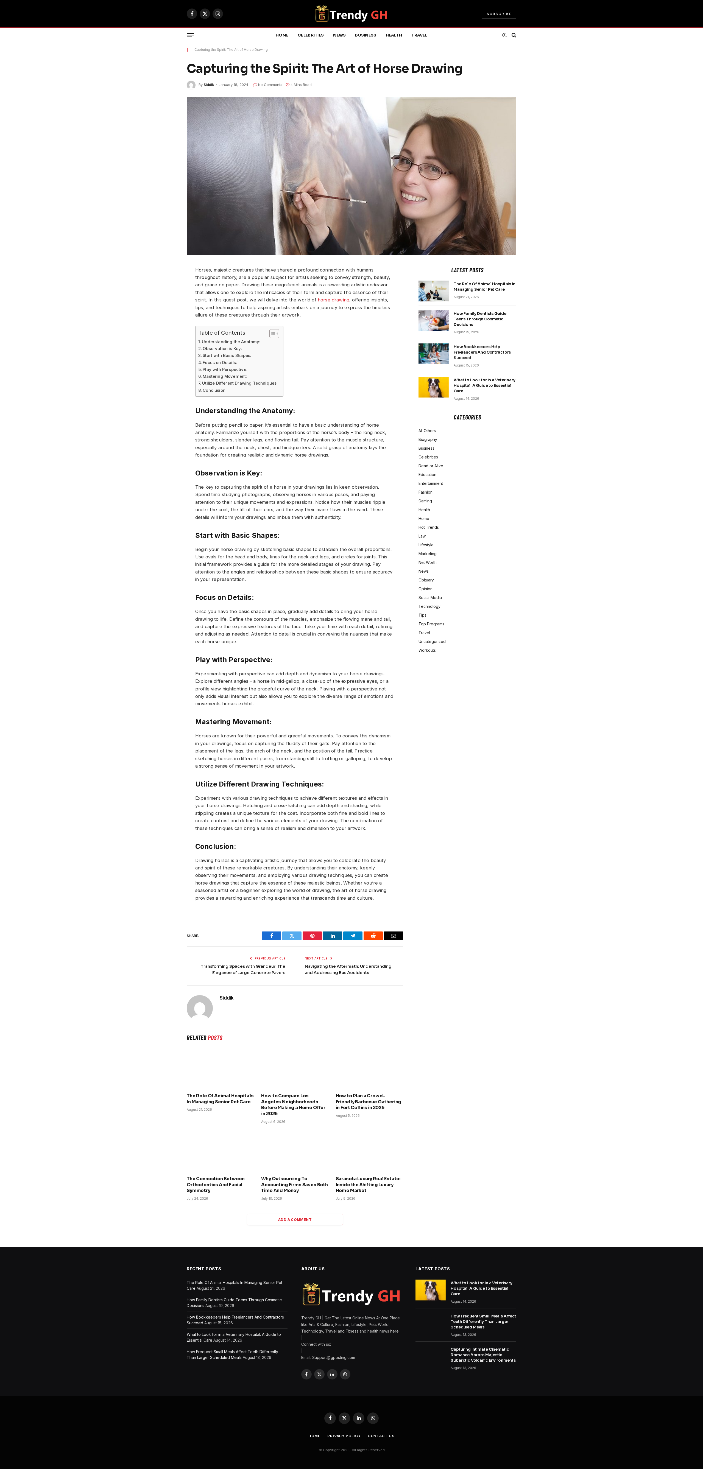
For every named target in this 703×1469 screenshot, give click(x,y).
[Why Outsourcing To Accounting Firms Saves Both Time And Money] (294, 1151)
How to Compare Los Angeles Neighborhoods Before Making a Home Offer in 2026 (293, 1105)
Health (394, 35)
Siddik (209, 84)
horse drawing (333, 300)
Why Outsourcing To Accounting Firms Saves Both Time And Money (294, 1185)
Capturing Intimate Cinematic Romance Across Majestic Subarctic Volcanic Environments (483, 1355)
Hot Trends (429, 527)
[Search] (513, 35)
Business (365, 35)
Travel (419, 35)
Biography (428, 439)
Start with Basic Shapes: (227, 355)
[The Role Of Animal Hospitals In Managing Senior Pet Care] (220, 1068)
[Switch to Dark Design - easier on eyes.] (504, 35)
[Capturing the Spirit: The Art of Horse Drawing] (351, 176)
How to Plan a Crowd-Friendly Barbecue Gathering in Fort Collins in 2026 (368, 1102)
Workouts (427, 650)
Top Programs (431, 624)
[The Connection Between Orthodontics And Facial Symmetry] (220, 1151)
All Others (427, 430)
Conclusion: (215, 390)
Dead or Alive (431, 465)
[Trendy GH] (351, 13)
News (339, 35)
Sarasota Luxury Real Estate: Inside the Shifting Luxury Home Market (368, 1185)
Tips (422, 615)
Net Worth (428, 562)
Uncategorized (432, 641)
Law (422, 536)
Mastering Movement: (225, 376)
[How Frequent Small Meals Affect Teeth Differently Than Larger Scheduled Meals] (430, 1323)
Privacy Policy (344, 1436)
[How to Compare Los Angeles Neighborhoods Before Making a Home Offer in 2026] (294, 1068)
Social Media (430, 597)
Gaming (425, 501)
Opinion (426, 588)
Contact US (381, 1436)
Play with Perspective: (225, 369)
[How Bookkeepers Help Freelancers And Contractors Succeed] (434, 353)
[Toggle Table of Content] (271, 333)
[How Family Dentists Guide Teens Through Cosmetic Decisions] (434, 320)
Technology (429, 606)
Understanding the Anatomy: (231, 341)
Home (282, 35)
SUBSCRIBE (499, 14)
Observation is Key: (222, 348)
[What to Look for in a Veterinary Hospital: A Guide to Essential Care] (434, 387)
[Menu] (190, 35)
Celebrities (311, 35)
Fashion (426, 492)
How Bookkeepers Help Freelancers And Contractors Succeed (482, 352)
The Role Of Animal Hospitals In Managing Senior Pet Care (220, 1099)
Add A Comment (295, 1219)
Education (427, 474)
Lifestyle (426, 544)
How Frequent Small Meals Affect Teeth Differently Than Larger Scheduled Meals (483, 1322)
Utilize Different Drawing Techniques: (240, 383)
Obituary (426, 580)
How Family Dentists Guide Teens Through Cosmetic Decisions (480, 319)
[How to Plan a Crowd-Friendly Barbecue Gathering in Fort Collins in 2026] (369, 1068)
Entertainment (431, 483)
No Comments (270, 84)
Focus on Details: (220, 362)
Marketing (428, 553)
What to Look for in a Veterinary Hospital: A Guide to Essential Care (484, 385)
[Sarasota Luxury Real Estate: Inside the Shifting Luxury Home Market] (369, 1151)
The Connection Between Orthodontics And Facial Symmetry (215, 1185)
